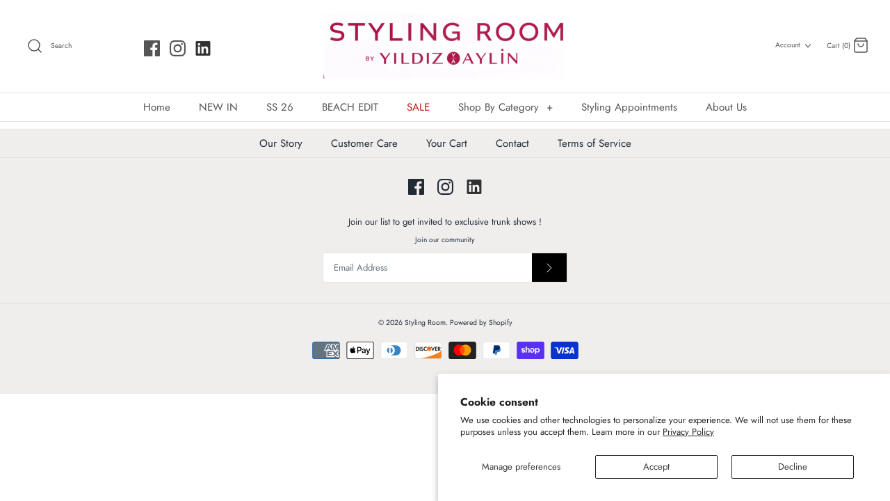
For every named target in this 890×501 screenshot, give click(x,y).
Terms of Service (594, 143)
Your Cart (446, 143)
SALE (418, 107)
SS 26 (279, 107)
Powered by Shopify (481, 322)
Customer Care (364, 143)
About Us (726, 107)
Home (156, 107)
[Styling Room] (445, 46)
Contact (512, 143)
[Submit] (549, 267)
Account (787, 45)
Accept (656, 466)
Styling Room (425, 322)
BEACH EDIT (350, 107)
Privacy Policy (688, 431)
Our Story (280, 143)
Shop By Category (505, 107)
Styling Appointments (629, 107)
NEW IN (218, 107)
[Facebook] (152, 48)
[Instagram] (178, 48)
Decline (792, 466)
